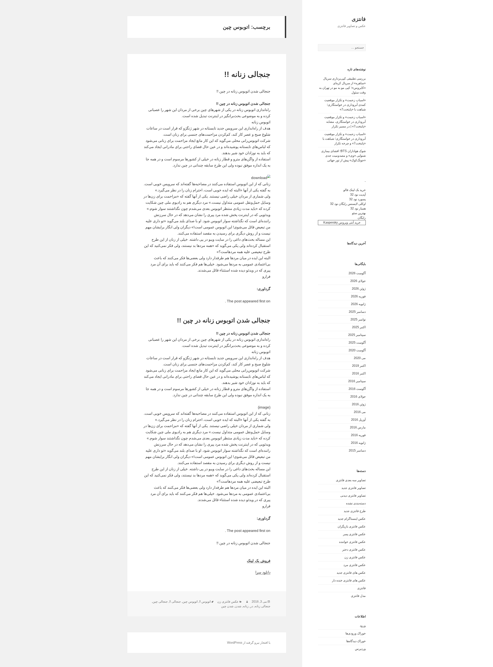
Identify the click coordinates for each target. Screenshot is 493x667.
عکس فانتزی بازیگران (352, 526)
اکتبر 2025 (359, 327)
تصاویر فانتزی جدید (353, 488)
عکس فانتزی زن (355, 557)
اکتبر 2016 (359, 373)
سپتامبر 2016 (357, 381)
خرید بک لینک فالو (354, 190)
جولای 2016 (358, 396)
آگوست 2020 (357, 350)
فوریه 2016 (358, 435)
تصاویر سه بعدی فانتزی (351, 480)
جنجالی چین (160, 601)
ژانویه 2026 (358, 304)
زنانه (246, 606)
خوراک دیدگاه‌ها (356, 641)
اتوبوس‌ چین (190, 601)
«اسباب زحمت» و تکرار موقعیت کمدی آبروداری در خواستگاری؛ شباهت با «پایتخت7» (345, 104)
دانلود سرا (262, 572)
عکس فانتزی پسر (354, 534)
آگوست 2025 (357, 342)
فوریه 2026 (358, 296)
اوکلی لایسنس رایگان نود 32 (348, 203)
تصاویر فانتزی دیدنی (353, 495)
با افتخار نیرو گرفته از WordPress (248, 642)
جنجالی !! (175, 601)
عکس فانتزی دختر (354, 549)
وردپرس (360, 648)
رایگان (362, 217)
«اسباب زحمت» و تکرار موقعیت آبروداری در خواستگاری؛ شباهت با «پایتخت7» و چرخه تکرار (344, 138)
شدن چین (227, 606)
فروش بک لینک (258, 561)
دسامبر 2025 (357, 311)
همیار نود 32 (358, 208)
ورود (363, 625)
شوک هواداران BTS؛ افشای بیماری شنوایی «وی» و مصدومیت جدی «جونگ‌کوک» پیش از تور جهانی (343, 155)
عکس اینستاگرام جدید (352, 518)
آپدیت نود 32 (358, 194)
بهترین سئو (359, 213)
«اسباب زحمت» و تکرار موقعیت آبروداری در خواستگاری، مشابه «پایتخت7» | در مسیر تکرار (345, 121)
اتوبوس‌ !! (205, 601)
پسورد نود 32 (357, 199)
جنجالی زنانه (262, 606)
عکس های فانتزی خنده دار (349, 580)
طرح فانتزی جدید (355, 511)
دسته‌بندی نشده (356, 503)
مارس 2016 (358, 427)
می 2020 (360, 358)
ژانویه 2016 (358, 442)
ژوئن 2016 (359, 404)
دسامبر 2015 (357, 450)
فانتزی (359, 19)
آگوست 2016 (357, 388)
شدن (238, 606)
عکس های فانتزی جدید (351, 572)
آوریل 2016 (358, 419)
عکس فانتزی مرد (354, 565)
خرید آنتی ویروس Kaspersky (342, 222)
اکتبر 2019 (359, 365)
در (251, 606)
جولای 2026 (358, 281)
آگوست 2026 (357, 273)
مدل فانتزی (358, 595)
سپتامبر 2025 (357, 334)
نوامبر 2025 (358, 319)
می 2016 (360, 412)
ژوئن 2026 (359, 288)
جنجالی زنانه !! (247, 74)
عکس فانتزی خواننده (352, 541)
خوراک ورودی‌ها (355, 633)
